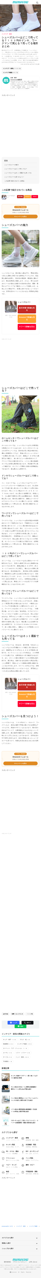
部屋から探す (6, 1243)
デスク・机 (25, 1039)
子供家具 (7, 1061)
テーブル (7, 1057)
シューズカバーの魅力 (11, 165)
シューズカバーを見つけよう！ (14, 177)
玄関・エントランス (17, 1014)
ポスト (29, 1022)
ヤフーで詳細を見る (27, 327)
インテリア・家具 (7, 34)
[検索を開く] (37, 3)
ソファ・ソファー (23, 1053)
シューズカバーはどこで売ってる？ (15, 169)
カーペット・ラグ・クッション (15, 1048)
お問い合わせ (33, 1262)
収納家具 (8, 1044)
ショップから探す (8, 1248)
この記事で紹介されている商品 (14, 181)
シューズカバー (24, 302)
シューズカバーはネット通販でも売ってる (18, 173)
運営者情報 (7, 1262)
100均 (30, 1014)
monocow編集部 (16, 79)
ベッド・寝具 (22, 1057)
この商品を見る (9, 308)
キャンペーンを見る (20, 216)
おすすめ (5, 1014)
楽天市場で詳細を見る (27, 309)
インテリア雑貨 (24, 1044)
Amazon (27, 196)
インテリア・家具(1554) (11, 68)
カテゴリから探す (8, 1238)
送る (21, 1026)
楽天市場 (20, 196)
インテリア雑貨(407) (10, 72)
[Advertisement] (20, 110)
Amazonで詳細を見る (27, 318)
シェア (15, 1022)
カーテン (7, 1053)
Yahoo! (35, 196)
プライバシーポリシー (20, 1262)
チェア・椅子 (9, 1039)
